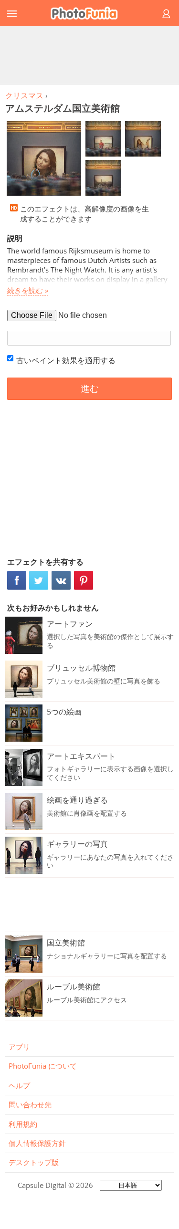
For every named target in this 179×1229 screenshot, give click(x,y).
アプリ (19, 1046)
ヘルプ (19, 1085)
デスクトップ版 (34, 1162)
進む (90, 389)
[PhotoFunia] (88, 13)
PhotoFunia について (43, 1066)
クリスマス (24, 95)
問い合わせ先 (30, 1104)
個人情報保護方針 (37, 1143)
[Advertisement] (89, 55)
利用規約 (23, 1124)
